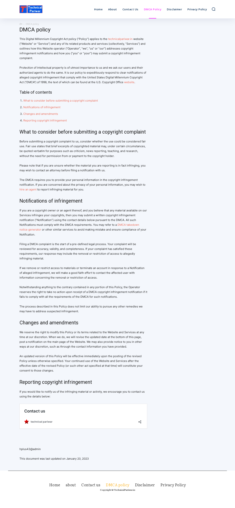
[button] (214, 9)
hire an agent (28, 189)
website (129, 82)
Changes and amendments (40, 114)
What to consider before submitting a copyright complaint (60, 100)
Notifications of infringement (41, 107)
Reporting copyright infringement (45, 120)
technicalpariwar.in (120, 39)
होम (20, 24)
